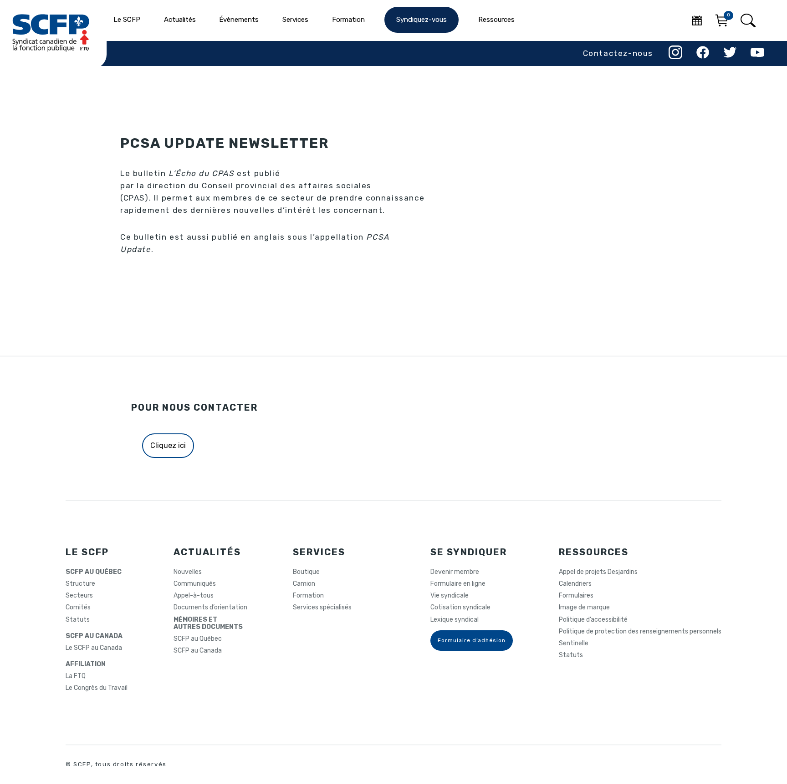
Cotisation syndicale (460, 607)
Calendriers (575, 584)
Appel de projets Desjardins (598, 572)
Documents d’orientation (210, 607)
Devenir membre (454, 572)
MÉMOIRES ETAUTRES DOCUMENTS (208, 623)
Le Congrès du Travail (97, 688)
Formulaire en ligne (457, 584)
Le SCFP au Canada (94, 648)
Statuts (78, 619)
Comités (78, 607)
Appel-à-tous (194, 595)
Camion (304, 584)
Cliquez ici (168, 445)
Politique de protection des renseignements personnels (640, 631)
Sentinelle (573, 643)
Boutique (306, 572)
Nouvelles (188, 572)
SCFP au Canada (198, 650)
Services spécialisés (322, 607)
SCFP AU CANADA (94, 636)
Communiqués (195, 584)
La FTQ (76, 676)
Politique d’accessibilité (593, 619)
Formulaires (576, 595)
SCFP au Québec (198, 639)
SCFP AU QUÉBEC (94, 572)
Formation (308, 595)
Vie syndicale (449, 595)
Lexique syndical (454, 619)
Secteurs (79, 595)
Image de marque (584, 607)
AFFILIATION (86, 664)
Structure (80, 584)
